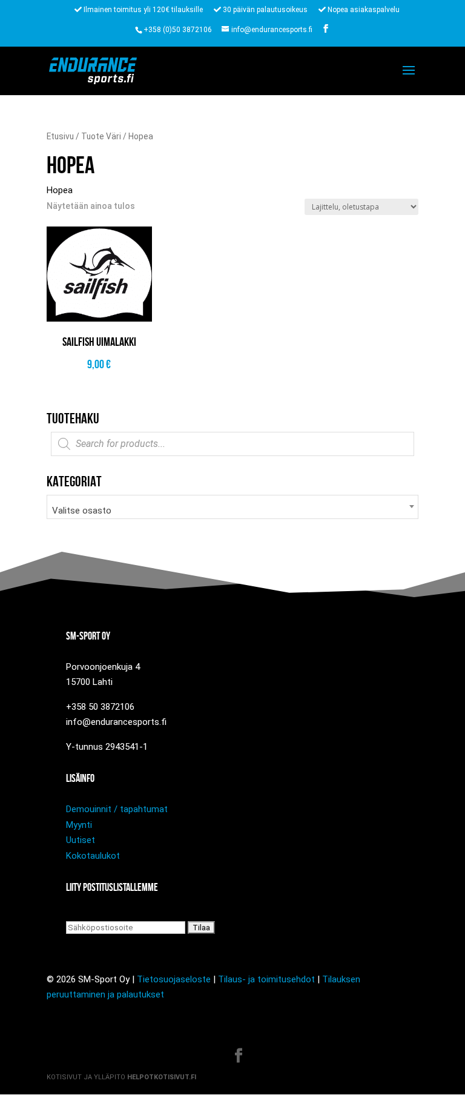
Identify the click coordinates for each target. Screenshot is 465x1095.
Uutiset (80, 840)
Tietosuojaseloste (174, 979)
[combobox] (232, 507)
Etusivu (60, 136)
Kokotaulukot (93, 855)
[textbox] (232, 510)
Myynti (79, 824)
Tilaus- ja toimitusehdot (266, 979)
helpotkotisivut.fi (161, 1077)
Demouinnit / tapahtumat (117, 809)
